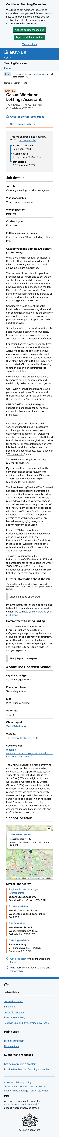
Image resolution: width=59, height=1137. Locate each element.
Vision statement (40, 1090)
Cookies (8, 1082)
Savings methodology (16, 1090)
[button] (30, 852)
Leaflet (18, 878)
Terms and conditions (16, 1086)
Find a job (9, 1006)
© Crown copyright (29, 1129)
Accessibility (37, 1086)
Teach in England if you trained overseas (26, 1022)
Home (7, 83)
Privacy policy (23, 1082)
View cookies (29, 44)
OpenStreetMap (37, 878)
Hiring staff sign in (14, 1040)
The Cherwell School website (22, 738)
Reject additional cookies (30, 37)
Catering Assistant (19, 940)
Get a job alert (18, 958)
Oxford (41, 967)
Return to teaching (14, 1017)
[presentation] (29, 852)
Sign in (7, 57)
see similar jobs (27, 140)
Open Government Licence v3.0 (22, 1104)
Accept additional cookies (29, 29)
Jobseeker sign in (13, 1001)
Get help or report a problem (20, 1064)
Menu (7, 68)
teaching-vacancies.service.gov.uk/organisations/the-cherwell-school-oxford (29, 753)
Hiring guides (11, 1046)
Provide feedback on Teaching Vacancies (26, 1069)
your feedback (39, 74)
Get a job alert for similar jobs (27, 116)
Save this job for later (22, 124)
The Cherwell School (20, 834)
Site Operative (17, 923)
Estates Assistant (19, 906)
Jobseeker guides (14, 1012)
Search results (20, 83)
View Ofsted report (17, 726)
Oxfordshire (17, 971)
